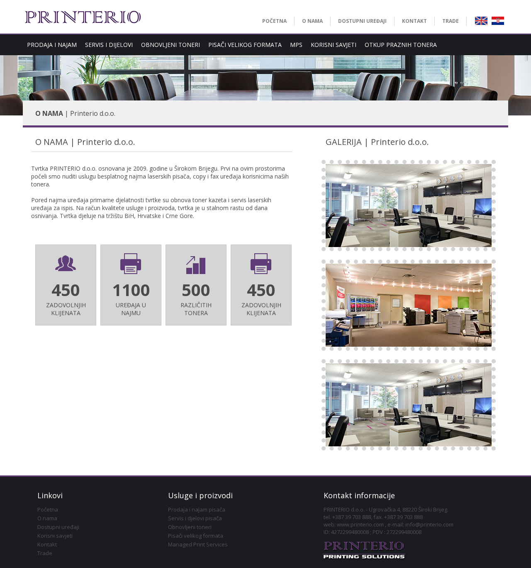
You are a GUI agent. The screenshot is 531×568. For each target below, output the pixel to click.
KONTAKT (414, 20)
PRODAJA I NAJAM (52, 45)
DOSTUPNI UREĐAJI (362, 20)
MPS (296, 45)
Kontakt (47, 544)
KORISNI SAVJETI (333, 45)
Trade (44, 553)
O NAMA (312, 20)
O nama (47, 518)
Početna (47, 509)
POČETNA (274, 20)
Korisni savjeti (55, 535)
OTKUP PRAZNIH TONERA (401, 45)
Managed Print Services (198, 544)
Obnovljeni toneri (190, 527)
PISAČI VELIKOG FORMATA (245, 45)
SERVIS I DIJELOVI (109, 45)
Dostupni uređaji (58, 527)
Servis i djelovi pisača (195, 518)
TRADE (450, 20)
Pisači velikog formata (195, 535)
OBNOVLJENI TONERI (170, 45)
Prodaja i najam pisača (196, 509)
